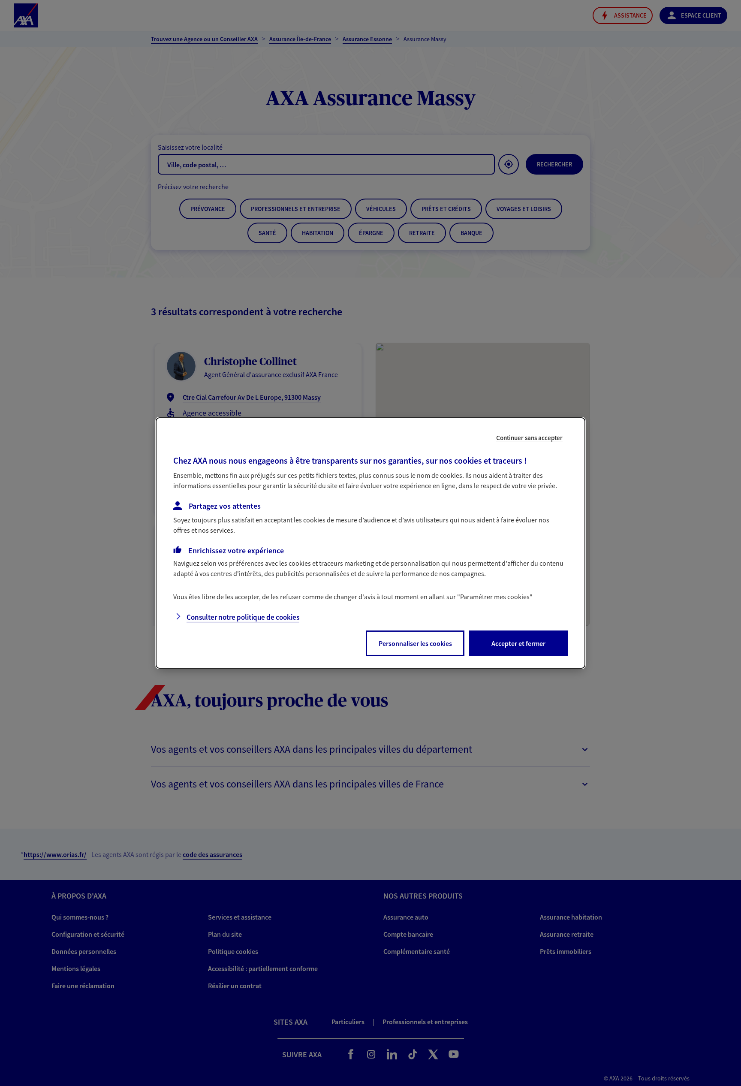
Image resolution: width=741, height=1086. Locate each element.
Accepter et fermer (518, 643)
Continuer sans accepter (529, 438)
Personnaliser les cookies (415, 643)
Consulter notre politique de (243, 617)
